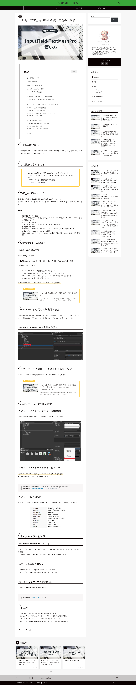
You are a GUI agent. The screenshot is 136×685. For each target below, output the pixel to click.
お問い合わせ (101, 8)
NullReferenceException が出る (39, 123)
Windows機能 (98, 96)
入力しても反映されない (36, 126)
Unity (20, 16)
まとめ (29, 133)
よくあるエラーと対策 (34, 120)
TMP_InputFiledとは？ (35, 85)
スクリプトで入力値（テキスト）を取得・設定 (42, 104)
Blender (96, 77)
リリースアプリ (56, 8)
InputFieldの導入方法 (35, 92)
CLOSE (74, 71)
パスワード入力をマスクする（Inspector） (42, 111)
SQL (95, 82)
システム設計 (98, 101)
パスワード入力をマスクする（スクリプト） (42, 113)
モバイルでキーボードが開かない (39, 128)
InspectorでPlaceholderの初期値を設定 (41, 99)
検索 (92, 16)
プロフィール (34, 8)
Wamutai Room (68, 2)
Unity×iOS (99, 90)
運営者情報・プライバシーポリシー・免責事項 (28, 682)
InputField (22, 629)
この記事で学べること (34, 81)
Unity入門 (99, 92)
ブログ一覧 (79, 8)
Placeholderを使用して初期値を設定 (39, 96)
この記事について (33, 78)
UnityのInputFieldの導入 (36, 89)
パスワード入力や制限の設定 (36, 108)
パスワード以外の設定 (36, 116)
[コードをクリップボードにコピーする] (80, 487)
